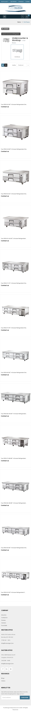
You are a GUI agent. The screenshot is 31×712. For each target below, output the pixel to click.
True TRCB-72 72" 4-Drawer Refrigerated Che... (14, 283)
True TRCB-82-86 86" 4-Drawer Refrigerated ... (14, 503)
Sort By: (14, 65)
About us (3, 615)
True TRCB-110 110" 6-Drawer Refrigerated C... (13, 592)
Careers (27, 1)
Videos (3, 681)
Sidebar (6, 29)
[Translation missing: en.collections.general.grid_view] (2, 65)
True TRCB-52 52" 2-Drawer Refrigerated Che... (14, 194)
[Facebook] (2, 669)
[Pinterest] (10, 669)
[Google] (6, 669)
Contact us (4, 617)
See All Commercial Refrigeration (11, 34)
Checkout (21, 1)
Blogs (2, 678)
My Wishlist (13, 1)
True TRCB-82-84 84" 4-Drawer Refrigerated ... (14, 414)
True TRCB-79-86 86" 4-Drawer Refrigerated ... (14, 458)
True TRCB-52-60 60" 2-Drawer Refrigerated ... (14, 238)
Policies (3, 620)
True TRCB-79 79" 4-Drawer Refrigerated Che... (14, 328)
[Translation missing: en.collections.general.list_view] (5, 65)
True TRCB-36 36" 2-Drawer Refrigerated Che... (14, 104)
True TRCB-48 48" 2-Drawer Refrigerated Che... (14, 149)
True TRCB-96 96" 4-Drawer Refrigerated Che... (14, 548)
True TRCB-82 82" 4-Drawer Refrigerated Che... (14, 372)
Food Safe (4, 625)
